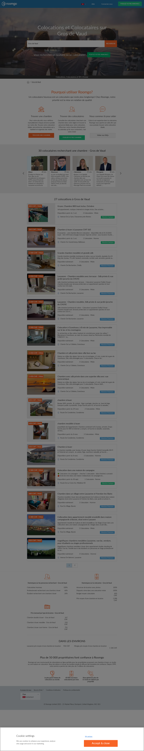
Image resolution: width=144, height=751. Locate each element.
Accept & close (101, 743)
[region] (72, 739)
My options (88, 736)
